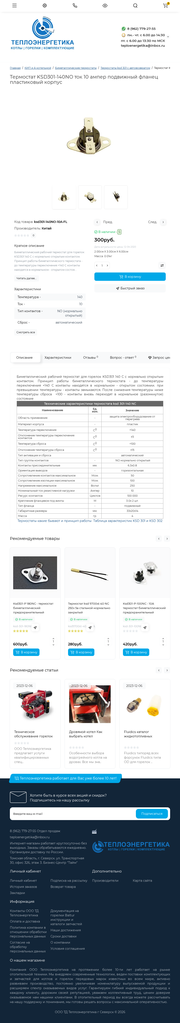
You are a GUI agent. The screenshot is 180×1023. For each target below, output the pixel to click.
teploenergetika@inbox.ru (30, 837)
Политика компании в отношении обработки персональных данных (28, 932)
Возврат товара (63, 887)
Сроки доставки (63, 936)
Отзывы (90, 357)
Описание (24, 358)
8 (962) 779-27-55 (141, 29)
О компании (60, 942)
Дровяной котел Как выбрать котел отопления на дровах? (87, 736)
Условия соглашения (67, 949)
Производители (105, 881)
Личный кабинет (23, 881)
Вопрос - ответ (123, 357)
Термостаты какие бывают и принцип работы (55, 521)
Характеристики (58, 358)
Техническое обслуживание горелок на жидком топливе (33, 736)
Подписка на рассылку (68, 881)
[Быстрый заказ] (35, 627)
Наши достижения (65, 930)
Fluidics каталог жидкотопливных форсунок (138, 736)
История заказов (23, 887)
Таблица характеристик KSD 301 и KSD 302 (127, 521)
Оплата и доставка (25, 921)
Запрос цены (163, 358)
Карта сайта (142, 881)
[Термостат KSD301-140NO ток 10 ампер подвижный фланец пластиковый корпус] (90, 197)
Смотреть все (25, 332)
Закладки (17, 893)
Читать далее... (26, 278)
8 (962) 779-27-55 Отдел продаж (35, 831)
